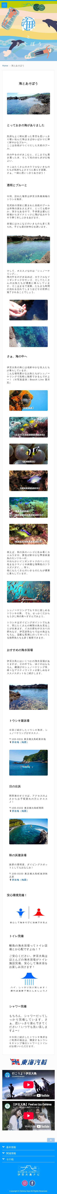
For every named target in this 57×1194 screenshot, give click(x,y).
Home (5, 65)
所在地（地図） (20, 742)
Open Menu (4, 5)
